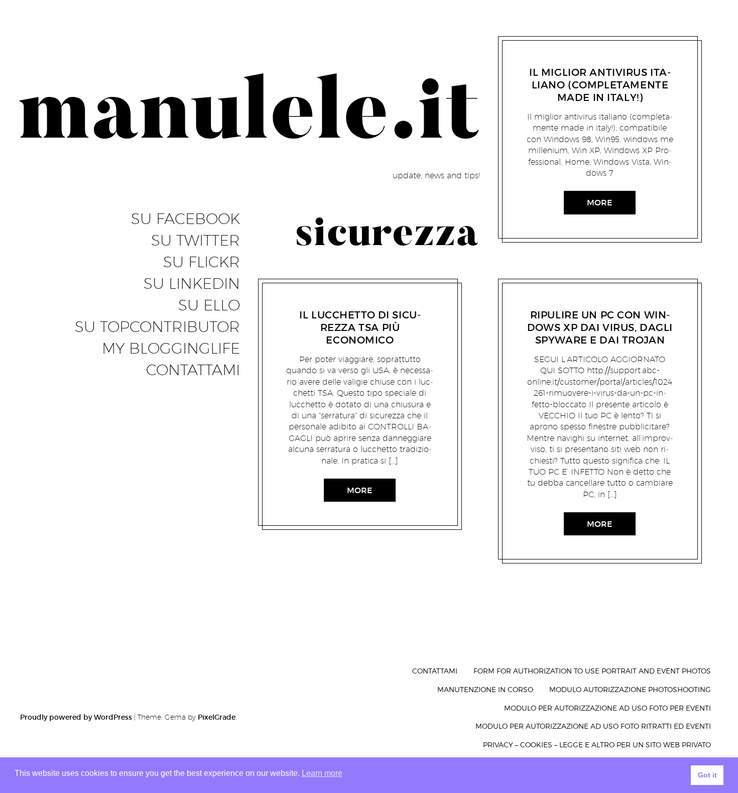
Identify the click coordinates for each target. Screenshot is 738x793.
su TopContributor (157, 326)
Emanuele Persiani (360, 302)
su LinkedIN (192, 283)
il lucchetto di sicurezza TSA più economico (360, 327)
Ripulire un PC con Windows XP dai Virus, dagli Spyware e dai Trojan (600, 327)
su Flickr (201, 262)
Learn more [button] (322, 773)
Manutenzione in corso (485, 689)
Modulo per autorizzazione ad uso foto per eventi (607, 708)
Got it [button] (707, 775)
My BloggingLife (171, 348)
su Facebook (185, 219)
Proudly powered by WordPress (76, 717)
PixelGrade (216, 717)
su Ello (209, 305)
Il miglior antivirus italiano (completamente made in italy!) (600, 84)
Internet (553, 60)
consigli (312, 302)
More (360, 490)
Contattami (193, 370)
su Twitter (195, 240)
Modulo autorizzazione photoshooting (630, 689)
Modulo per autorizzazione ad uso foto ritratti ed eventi (593, 726)
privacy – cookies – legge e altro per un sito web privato (597, 744)
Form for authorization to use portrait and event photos (592, 670)
